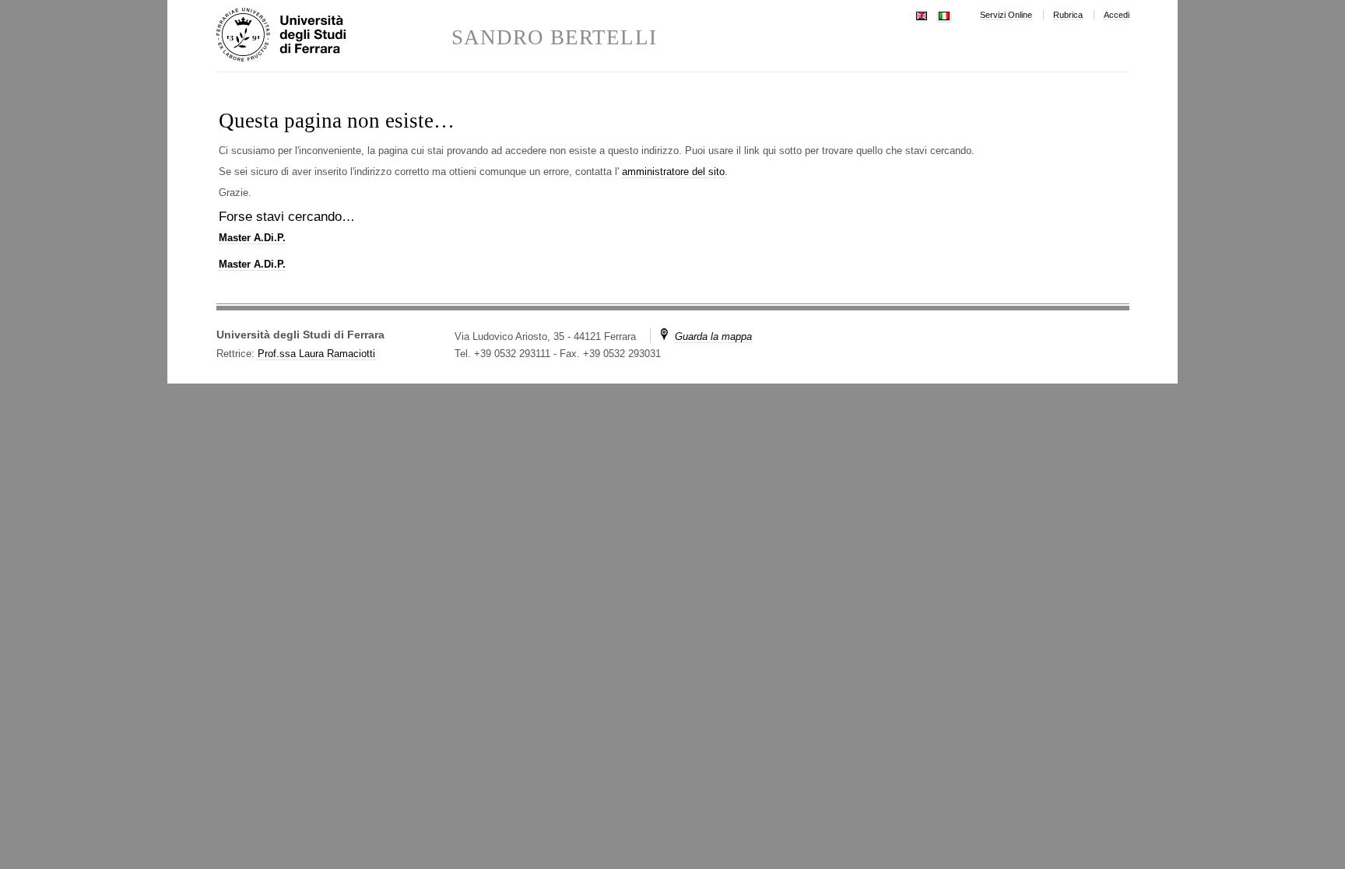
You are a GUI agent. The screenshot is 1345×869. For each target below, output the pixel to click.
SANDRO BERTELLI (554, 37)
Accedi (1116, 14)
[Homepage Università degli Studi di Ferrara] (333, 36)
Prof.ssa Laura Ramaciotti (316, 353)
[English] (921, 14)
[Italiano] (944, 14)
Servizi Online (1006, 14)
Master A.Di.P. (252, 238)
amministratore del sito (673, 171)
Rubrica (1068, 14)
